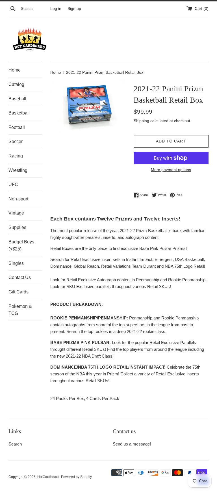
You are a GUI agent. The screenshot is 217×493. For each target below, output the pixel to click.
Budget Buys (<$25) (21, 245)
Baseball (17, 98)
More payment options (171, 169)
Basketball (19, 113)
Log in (55, 9)
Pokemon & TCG (20, 310)
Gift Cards (18, 291)
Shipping (141, 120)
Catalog (16, 84)
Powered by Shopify (76, 477)
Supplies (17, 227)
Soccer (15, 141)
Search (15, 444)
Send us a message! (132, 444)
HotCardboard (48, 477)
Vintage (16, 213)
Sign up (74, 9)
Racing (15, 155)
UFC (13, 184)
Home (14, 70)
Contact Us (19, 277)
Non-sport (18, 198)
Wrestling (17, 170)
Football (16, 127)
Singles (16, 263)
